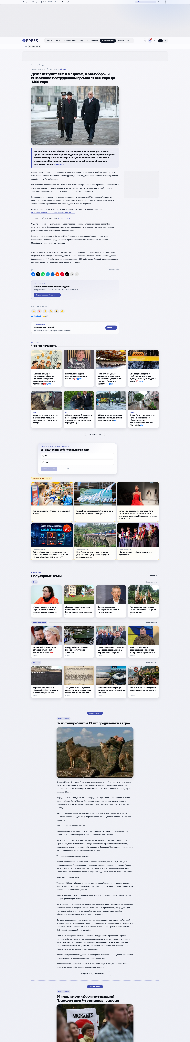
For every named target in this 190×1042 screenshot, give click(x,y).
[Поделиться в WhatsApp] (43, 274)
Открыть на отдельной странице (95, 973)
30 (34, 270)
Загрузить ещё (95, 434)
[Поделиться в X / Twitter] (38, 274)
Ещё (128, 40)
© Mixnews (62, 69)
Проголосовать (49, 469)
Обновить (152, 575)
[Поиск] (145, 41)
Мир (81, 40)
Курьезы (36, 663)
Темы (25, 46)
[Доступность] (165, 2)
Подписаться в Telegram (47, 295)
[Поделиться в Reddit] (57, 274)
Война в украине (39, 622)
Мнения (121, 40)
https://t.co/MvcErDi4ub (41, 212)
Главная (49, 40)
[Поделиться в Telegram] (48, 274)
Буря (35, 582)
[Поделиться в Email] (72, 274)
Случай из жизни (34, 46)
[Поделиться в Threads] (67, 274)
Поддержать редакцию (145, 2)
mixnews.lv (59, 164)
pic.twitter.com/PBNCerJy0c (63, 212)
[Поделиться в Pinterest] (62, 274)
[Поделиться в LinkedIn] (53, 274)
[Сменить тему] (155, 41)
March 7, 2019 (64, 218)
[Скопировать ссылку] (77, 274)
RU (160, 40)
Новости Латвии (70, 40)
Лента (58, 40)
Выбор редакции (108, 40)
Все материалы (152, 582)
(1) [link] (44, 384)
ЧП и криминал (92, 40)
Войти (160, 2)
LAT (165, 40)
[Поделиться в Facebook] (33, 274)
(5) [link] (137, 381)
